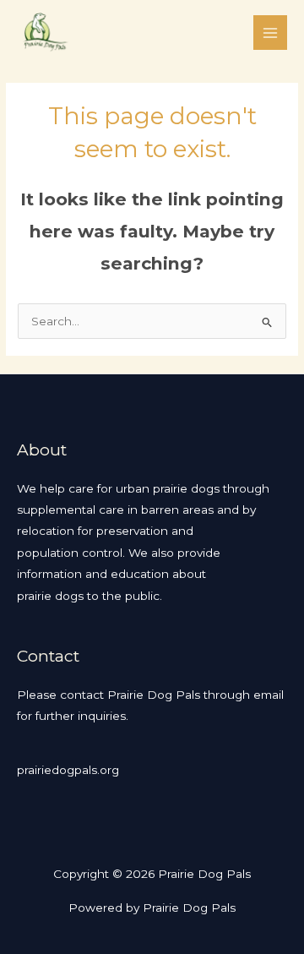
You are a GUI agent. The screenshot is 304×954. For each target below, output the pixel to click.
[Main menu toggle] (270, 32)
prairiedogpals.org (68, 770)
